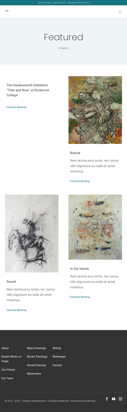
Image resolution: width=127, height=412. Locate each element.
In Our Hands (79, 269)
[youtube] (113, 399)
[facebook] (107, 399)
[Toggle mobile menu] (120, 12)
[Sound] (32, 234)
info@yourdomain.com (78, 2)
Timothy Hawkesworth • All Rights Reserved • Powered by (53, 401)
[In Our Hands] (95, 227)
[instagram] (120, 399)
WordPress (90, 401)
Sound (11, 281)
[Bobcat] (95, 110)
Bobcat (75, 153)
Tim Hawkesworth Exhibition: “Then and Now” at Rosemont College (28, 90)
